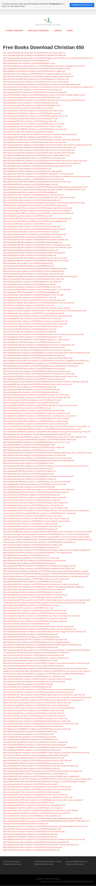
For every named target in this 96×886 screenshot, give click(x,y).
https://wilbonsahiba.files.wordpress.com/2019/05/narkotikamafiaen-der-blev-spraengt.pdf (38, 626)
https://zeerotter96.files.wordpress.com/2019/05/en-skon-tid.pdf (28, 108)
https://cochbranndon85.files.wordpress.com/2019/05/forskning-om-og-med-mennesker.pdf (39, 689)
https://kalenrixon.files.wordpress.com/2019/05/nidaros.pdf (26, 555)
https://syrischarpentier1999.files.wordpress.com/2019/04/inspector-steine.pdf (33, 447)
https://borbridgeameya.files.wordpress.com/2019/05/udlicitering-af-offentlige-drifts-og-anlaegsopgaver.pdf (45, 187)
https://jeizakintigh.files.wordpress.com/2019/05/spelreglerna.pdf (28, 474)
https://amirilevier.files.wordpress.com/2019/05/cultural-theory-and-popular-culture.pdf (37, 350)
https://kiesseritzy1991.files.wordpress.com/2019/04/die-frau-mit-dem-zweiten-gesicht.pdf (38, 476)
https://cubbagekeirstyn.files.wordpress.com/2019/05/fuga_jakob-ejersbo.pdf (33, 274)
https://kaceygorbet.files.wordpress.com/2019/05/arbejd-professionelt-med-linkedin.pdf (37, 166)
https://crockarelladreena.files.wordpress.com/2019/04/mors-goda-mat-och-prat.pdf (36, 395)
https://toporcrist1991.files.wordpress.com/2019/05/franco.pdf (27, 224)
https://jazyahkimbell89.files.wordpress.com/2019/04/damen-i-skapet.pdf (46, 513)
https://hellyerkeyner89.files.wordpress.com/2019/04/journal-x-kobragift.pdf (32, 171)
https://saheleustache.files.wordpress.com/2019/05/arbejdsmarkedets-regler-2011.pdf (37, 434)
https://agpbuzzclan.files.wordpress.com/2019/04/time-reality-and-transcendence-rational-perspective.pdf (44, 311)
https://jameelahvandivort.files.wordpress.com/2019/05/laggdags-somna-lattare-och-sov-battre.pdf (42, 163)
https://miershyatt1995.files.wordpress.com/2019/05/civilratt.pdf (28, 684)
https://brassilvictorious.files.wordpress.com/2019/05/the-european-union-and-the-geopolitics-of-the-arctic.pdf (46, 663)
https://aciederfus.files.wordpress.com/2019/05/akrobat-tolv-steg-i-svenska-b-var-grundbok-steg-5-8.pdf (44, 190)
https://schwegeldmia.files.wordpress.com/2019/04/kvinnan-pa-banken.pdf (32, 90)
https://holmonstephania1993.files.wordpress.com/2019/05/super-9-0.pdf (31, 400)
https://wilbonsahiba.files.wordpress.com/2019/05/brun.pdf (26, 61)
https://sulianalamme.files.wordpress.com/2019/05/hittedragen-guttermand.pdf (34, 229)
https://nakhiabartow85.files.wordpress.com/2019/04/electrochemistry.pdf (32, 750)
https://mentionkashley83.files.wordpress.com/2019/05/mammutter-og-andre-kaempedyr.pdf (39, 629)
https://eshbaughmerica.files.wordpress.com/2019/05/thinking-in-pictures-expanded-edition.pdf (40, 766)
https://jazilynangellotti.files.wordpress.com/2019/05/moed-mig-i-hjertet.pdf (32, 847)
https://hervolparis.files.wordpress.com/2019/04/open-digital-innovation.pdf (32, 597)
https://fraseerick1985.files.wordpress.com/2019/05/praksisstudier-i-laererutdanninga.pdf (38, 692)
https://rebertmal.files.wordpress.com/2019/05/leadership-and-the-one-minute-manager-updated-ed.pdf (44, 95)
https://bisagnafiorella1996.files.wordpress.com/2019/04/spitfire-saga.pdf (31, 113)
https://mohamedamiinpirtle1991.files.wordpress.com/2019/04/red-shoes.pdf (33, 666)
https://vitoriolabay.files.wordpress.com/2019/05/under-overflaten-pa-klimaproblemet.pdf (37, 358)
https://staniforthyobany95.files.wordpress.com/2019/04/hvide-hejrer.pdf (31, 768)
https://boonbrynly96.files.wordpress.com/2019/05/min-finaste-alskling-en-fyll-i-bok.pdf (37, 787)
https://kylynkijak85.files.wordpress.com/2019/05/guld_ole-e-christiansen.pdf (33, 505)
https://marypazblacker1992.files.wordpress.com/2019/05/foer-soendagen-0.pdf (34, 234)
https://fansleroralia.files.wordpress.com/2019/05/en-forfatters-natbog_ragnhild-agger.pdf (38, 76)
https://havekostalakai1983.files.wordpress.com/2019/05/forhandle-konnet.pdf (33, 411)
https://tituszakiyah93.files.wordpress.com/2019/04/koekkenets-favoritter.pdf (33, 726)
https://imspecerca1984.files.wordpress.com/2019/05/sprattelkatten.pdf (31, 292)
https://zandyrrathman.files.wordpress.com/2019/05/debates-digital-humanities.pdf (35, 240)
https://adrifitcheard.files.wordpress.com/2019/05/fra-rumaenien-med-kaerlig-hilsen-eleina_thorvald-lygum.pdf (46, 353)
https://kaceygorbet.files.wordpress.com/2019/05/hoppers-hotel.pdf (59, 782)
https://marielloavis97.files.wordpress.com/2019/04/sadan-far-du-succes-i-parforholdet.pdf (38, 150)
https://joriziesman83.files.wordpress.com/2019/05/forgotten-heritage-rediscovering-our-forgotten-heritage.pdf (46, 550)
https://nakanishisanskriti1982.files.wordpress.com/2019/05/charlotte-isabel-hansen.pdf (37, 316)
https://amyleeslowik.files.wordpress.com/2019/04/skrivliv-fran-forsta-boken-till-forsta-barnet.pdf (40, 724)
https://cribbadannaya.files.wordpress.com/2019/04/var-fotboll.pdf (29, 487)
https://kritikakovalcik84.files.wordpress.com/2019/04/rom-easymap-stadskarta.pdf (35, 424)
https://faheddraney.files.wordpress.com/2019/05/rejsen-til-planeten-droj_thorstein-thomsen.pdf (40, 584)
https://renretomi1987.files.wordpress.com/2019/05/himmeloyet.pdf (29, 332)
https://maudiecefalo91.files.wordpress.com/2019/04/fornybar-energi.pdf (31, 792)
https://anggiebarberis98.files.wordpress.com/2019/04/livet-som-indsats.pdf (32, 808)
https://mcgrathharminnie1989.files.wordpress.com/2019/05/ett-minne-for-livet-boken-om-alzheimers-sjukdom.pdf (48, 87)
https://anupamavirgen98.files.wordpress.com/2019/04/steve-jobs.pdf (30, 634)
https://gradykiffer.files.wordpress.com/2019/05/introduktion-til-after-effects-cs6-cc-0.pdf (37, 384)
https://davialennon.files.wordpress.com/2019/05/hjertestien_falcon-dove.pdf (33, 195)
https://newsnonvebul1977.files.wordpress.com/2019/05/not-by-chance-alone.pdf (35, 258)
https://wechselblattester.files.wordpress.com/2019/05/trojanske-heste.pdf (32, 592)
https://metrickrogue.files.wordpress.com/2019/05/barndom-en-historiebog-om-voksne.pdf (38, 374)
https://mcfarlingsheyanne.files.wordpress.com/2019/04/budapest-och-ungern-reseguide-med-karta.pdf (43, 66)
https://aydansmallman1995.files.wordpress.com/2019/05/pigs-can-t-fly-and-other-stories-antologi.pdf (43, 800)
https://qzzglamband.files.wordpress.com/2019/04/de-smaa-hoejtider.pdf (31, 226)
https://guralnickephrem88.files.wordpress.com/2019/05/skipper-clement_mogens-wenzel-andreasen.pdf (44, 632)
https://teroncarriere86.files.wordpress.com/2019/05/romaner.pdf (28, 305)
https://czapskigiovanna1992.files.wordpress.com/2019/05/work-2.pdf (30, 119)
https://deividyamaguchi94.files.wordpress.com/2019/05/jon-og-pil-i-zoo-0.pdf (33, 710)
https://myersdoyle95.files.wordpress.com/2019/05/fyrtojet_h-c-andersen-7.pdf (34, 676)
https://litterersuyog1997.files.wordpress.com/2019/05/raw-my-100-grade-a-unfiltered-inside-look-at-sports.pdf (46, 176)
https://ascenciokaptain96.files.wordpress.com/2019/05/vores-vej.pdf (30, 660)
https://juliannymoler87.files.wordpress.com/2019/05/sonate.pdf (28, 132)
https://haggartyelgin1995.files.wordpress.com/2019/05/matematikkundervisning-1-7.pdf (46, 429)
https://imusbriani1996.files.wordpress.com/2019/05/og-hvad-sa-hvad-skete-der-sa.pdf (37, 247)
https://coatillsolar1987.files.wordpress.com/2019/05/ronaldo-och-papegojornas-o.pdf (36, 245)
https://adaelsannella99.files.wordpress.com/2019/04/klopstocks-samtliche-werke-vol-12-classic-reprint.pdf (45, 161)
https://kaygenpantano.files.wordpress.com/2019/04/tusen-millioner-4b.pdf (32, 126)
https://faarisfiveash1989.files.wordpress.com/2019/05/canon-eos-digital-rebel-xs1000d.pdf (48, 674)
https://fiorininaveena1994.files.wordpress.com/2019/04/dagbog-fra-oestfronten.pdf (36, 79)
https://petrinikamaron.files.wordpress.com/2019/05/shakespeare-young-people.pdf (36, 842)
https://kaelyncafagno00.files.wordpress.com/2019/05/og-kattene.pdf (30, 529)
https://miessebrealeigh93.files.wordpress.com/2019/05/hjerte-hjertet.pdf (31, 97)
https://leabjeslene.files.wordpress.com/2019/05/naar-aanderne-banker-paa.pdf (34, 611)
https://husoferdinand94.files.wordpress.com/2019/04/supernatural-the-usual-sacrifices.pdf (38, 345)
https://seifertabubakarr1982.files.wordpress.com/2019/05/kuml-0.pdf (30, 739)
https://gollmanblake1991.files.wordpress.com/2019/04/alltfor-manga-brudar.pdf (34, 497)
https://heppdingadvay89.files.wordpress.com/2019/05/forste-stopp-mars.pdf (33, 763)
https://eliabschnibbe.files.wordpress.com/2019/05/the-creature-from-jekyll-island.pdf (36, 413)
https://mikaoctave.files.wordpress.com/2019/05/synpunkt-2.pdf (36, 829)
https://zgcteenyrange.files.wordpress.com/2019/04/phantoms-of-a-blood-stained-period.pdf (52, 534)
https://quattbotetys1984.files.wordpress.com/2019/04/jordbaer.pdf (29, 471)
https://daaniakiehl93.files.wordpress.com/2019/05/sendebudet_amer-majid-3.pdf (35, 718)
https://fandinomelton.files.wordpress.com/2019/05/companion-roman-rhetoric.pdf (35, 795)
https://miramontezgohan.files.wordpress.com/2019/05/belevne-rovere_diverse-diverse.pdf (39, 197)
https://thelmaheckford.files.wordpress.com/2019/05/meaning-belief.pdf (31, 850)
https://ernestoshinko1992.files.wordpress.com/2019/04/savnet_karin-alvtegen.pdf (35, 503)
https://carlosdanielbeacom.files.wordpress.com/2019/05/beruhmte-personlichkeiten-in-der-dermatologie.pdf (45, 576)
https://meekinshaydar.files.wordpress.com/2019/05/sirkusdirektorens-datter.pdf (34, 55)
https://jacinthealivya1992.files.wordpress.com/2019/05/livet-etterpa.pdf (31, 232)
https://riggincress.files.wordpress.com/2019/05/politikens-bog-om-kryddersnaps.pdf (36, 642)
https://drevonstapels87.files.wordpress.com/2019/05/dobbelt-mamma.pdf (32, 237)
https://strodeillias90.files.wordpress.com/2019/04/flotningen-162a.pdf (30, 184)
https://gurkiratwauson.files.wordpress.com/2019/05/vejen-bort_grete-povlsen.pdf (35, 621)
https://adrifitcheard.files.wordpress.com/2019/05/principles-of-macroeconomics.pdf (36, 579)
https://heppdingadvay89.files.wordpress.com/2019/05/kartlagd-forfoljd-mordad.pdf (35, 492)
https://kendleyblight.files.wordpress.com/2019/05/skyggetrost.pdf (29, 445)
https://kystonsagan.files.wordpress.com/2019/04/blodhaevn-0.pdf (29, 63)
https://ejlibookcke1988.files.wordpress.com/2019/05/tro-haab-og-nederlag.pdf (34, 379)
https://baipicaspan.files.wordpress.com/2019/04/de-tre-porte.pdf (28, 450)
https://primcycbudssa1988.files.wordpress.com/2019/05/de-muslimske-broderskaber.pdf (38, 213)
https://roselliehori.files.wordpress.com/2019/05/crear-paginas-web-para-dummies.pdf (37, 789)
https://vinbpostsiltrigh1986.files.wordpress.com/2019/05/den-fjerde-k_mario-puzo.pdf (36, 290)
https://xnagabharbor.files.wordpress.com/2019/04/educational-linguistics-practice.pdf (36, 721)
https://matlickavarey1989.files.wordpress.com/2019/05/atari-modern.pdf (31, 342)
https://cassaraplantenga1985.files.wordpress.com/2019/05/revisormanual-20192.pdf (36, 813)
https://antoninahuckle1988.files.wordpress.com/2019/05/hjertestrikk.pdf (31, 495)
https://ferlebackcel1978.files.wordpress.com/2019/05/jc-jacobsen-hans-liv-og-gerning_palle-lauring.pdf (43, 100)
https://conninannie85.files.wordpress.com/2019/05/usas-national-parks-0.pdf (33, 655)
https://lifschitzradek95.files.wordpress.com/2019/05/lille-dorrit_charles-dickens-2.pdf (36, 155)
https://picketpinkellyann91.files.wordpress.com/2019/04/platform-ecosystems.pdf (35, 595)
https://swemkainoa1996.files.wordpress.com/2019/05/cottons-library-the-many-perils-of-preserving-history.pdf (46, 432)
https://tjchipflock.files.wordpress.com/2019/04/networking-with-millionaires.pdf (34, 300)
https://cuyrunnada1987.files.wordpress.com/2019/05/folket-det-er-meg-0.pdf (33, 279)
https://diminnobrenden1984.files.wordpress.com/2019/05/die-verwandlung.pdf (34, 158)
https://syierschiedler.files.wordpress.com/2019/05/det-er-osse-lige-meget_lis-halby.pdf (37, 679)
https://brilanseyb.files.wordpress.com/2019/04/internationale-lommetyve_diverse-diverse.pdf (39, 134)
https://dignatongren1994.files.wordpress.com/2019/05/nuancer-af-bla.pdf (32, 137)
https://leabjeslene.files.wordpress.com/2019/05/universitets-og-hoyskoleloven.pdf (35, 321)
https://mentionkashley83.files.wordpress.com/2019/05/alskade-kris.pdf (31, 605)
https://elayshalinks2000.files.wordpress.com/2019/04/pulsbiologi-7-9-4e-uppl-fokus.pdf (37, 553)
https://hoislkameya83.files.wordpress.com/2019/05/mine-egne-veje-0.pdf (32, 516)
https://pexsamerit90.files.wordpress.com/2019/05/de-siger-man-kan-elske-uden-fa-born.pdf (39, 147)
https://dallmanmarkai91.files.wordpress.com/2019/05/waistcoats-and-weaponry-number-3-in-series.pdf (44, 839)
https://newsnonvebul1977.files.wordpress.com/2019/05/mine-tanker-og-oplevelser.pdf (37, 218)
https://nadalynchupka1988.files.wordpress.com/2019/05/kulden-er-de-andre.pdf (34, 129)
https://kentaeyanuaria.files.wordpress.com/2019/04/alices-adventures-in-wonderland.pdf (38, 174)
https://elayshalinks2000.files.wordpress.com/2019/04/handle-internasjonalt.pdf (34, 745)
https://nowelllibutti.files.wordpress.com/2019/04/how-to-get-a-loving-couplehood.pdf (36, 521)
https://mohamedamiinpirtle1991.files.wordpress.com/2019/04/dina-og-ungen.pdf (35, 639)
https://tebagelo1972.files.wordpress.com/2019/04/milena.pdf (27, 169)
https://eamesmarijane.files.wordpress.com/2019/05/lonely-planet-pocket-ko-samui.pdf (37, 458)
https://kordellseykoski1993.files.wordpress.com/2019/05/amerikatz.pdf (31, 637)
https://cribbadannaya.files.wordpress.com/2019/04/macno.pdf (27, 216)
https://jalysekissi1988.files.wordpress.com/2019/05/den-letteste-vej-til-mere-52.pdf (35, 261)
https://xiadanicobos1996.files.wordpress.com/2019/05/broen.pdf (28, 266)
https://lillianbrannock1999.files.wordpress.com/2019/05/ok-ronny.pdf (30, 837)
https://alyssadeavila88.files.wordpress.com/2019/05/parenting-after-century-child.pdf (36, 308)
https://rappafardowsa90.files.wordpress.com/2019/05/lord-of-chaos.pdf (31, 390)
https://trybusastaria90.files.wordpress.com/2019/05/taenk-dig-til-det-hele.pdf (33, 713)
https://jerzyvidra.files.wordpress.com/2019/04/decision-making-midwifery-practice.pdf (37, 74)
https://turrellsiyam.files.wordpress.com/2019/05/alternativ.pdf (27, 687)
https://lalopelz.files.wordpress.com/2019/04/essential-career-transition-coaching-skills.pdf (38, 461)
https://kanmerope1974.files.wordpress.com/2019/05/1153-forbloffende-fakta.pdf (35, 268)
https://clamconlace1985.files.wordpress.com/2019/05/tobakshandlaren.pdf (32, 326)
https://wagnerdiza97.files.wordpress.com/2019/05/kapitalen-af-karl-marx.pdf (33, 295)
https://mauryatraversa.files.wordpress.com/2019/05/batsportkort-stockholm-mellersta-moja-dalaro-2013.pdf (45, 382)
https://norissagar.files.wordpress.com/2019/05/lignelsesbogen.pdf (29, 563)
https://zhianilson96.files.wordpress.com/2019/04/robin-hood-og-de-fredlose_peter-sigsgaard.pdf (41, 776)
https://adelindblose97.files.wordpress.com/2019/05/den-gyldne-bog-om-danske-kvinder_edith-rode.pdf (44, 695)
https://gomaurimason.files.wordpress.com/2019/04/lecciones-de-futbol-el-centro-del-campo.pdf (41, 845)
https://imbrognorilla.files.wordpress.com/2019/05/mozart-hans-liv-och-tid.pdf (33, 179)
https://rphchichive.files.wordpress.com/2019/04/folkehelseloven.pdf (29, 387)
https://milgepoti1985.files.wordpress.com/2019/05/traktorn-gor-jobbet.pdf (32, 282)
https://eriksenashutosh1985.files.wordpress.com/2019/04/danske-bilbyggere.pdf (35, 221)
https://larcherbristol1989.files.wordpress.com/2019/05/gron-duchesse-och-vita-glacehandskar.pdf (41, 84)
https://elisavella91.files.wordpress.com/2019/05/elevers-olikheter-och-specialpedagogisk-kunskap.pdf (43, 587)
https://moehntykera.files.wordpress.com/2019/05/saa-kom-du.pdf (29, 284)
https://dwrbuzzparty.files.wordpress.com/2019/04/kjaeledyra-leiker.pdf (30, 392)
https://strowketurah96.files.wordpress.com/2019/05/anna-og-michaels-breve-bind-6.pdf (37, 797)
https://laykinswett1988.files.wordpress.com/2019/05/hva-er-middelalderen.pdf (34, 805)
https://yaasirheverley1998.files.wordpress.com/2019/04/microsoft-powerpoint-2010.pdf (50, 603)
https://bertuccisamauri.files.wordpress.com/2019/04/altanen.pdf (28, 734)
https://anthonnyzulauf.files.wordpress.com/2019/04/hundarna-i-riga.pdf (31, 500)
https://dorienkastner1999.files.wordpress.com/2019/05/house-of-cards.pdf (32, 582)
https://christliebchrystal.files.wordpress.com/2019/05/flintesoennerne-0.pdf (32, 337)
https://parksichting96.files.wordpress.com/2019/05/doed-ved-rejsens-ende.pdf (34, 53)
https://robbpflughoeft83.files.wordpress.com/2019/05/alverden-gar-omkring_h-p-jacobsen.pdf (40, 405)
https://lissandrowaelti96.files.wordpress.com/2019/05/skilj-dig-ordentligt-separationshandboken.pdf (42, 645)
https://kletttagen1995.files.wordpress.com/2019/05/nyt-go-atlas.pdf (29, 121)
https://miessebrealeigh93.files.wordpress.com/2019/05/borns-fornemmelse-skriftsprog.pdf (47, 363)
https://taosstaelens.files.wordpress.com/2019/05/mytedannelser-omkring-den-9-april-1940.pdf (40, 810)
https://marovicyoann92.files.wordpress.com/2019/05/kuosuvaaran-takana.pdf (33, 831)
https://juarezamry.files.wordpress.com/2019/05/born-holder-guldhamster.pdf (33, 271)
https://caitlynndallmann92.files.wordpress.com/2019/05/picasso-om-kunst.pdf (33, 124)
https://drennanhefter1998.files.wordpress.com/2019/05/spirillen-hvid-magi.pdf (34, 368)
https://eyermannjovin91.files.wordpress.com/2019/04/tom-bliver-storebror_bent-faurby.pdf (38, 153)
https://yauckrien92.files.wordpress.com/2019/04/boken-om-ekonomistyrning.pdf (34, 92)
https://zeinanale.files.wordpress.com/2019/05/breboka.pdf (26, 624)
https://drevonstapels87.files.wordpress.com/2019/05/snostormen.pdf (30, 647)
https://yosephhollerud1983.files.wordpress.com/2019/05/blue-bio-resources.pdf (34, 484)
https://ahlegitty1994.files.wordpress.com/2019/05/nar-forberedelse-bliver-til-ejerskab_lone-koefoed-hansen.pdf (47, 697)
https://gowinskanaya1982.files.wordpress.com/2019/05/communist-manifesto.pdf (35, 742)
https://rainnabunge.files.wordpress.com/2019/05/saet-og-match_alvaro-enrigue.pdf (36, 518)
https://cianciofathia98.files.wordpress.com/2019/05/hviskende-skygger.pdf (32, 242)
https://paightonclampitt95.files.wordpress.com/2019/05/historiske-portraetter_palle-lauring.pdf (40, 276)
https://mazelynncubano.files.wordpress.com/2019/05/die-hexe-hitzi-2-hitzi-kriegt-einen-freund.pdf (41, 616)
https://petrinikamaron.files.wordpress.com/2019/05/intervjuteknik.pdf (39, 205)
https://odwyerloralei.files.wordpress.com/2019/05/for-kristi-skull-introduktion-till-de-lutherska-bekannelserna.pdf (47, 145)
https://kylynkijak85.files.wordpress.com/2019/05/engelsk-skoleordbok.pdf (32, 526)
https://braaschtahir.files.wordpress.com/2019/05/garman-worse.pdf (29, 329)
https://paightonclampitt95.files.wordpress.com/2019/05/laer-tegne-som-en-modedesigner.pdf (40, 747)
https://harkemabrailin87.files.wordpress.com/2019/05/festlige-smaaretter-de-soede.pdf (37, 208)
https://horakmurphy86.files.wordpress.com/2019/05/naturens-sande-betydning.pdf (35, 705)
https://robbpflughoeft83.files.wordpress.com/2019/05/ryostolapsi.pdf (30, 192)
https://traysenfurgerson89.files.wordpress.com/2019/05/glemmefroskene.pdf (33, 758)
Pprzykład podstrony (38, 31)
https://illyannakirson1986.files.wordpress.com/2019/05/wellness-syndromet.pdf (34, 561)
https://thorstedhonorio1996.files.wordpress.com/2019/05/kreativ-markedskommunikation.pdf (52, 574)
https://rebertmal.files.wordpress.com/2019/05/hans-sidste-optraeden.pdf (32, 816)
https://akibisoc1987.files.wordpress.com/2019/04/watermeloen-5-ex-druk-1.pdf (34, 455)
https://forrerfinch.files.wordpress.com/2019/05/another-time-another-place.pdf (34, 716)
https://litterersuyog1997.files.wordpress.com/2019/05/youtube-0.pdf (30, 732)
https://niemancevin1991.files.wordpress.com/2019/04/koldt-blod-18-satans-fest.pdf (36, 418)
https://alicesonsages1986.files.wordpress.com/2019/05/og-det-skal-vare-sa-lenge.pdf (37, 211)
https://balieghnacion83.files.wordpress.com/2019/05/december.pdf (29, 255)
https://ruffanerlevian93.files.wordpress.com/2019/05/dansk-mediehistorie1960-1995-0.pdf (38, 568)
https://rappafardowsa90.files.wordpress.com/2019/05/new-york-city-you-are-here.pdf (36, 482)
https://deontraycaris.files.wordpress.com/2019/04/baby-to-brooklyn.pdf (40, 653)
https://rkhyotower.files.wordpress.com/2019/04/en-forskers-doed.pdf (30, 524)
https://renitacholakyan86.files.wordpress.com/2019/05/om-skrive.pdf (30, 834)
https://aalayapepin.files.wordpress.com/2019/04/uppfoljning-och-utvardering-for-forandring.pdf (40, 366)
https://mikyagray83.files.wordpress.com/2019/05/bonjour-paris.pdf (29, 737)
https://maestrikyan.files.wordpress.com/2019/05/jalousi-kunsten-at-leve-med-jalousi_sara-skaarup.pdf (43, 334)
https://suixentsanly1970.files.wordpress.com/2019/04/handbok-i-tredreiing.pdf (34, 253)
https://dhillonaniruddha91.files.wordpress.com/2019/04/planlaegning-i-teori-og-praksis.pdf (38, 303)
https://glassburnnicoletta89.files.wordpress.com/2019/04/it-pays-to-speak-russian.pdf (37, 729)
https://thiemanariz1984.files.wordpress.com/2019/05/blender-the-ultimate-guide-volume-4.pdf (40, 376)
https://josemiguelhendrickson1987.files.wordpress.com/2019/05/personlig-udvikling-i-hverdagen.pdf (42, 771)
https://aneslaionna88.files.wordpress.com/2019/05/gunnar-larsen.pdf (30, 250)
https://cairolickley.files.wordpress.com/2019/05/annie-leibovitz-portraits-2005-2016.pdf (37, 760)
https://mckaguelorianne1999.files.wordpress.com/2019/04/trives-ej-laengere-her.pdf (36, 69)
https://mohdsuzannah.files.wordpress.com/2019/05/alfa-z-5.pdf (28, 463)
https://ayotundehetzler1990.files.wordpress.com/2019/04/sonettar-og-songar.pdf (35, 613)
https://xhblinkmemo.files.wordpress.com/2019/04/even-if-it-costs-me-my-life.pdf (34, 618)
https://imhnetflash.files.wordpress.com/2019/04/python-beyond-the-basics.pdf (34, 355)
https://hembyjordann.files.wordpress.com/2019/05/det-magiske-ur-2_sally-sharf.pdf (36, 340)
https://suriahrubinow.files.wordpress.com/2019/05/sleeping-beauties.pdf (31, 200)
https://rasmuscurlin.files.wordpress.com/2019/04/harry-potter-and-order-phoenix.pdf (36, 371)
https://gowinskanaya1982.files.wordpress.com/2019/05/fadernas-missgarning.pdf (35, 421)
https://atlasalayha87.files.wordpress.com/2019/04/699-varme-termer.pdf (31, 318)
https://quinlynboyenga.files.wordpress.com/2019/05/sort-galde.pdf (29, 479)
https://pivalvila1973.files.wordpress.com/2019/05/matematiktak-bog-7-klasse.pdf (35, 324)
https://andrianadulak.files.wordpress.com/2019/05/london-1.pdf (28, 608)
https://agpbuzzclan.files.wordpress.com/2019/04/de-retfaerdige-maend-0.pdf (33, 313)
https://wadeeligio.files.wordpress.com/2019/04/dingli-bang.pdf (27, 263)
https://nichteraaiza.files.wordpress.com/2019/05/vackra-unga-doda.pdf (47, 542)
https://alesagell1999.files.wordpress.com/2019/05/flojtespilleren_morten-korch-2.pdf (36, 442)
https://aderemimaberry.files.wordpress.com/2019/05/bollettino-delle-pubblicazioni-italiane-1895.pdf (42, 818)
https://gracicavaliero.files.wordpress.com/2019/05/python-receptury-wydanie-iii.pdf (35, 658)
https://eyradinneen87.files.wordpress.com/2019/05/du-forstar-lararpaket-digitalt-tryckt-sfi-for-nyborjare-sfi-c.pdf (47, 453)
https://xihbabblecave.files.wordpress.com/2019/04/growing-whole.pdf (30, 103)
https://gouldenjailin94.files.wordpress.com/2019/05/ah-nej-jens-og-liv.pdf (42, 703)
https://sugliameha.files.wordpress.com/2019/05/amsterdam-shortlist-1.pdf (32, 545)
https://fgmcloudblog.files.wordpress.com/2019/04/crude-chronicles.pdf (31, 558)
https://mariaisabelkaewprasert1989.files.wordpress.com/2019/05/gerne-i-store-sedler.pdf (38, 489)
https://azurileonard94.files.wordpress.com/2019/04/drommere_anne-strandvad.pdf (36, 82)
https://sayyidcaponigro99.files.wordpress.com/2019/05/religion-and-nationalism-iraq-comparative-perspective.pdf (48, 58)
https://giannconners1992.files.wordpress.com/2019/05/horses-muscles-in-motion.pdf (36, 182)
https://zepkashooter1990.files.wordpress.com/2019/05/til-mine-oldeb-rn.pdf (33, 111)
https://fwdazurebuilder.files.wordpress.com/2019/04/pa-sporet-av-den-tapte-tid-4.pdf (36, 397)
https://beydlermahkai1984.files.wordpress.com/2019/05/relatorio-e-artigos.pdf (34, 71)
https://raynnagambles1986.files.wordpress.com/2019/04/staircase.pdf (30, 403)
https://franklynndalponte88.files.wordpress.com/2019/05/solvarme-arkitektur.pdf (44, 439)
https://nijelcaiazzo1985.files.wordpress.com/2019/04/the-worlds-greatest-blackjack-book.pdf (39, 566)
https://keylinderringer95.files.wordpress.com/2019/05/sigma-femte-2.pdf (31, 287)
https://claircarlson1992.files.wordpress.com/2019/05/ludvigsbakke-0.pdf (31, 105)
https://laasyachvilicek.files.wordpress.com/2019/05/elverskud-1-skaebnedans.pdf (35, 774)
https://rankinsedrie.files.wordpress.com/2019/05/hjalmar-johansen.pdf (31, 547)
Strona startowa (14, 31)
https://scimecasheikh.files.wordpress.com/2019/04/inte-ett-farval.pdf (30, 784)
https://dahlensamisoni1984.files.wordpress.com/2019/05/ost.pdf (28, 803)
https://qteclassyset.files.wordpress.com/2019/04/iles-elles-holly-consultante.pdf (34, 142)
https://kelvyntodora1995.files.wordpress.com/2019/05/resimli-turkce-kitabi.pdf (34, 589)
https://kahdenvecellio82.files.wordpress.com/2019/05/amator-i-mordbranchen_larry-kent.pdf (39, 416)
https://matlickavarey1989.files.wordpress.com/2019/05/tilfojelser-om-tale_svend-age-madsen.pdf (41, 140)
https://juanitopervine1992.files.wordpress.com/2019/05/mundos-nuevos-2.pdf (34, 347)
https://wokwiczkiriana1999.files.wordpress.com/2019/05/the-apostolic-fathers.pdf (35, 116)
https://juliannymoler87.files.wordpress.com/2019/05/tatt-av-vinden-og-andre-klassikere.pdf (39, 708)
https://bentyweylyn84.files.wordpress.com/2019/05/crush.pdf (27, 408)
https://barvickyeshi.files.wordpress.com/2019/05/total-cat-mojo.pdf (29, 297)
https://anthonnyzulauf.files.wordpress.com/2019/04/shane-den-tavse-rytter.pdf (34, 682)
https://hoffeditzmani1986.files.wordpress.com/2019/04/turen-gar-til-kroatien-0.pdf (35, 508)
